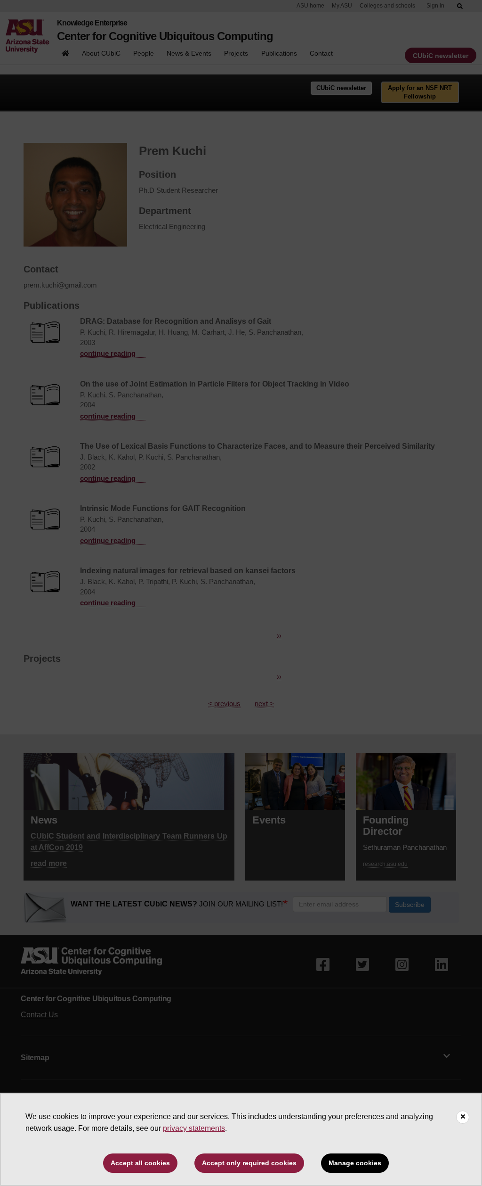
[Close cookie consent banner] (462, 1117)
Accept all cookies (140, 1163)
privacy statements (194, 1128)
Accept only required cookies (249, 1163)
